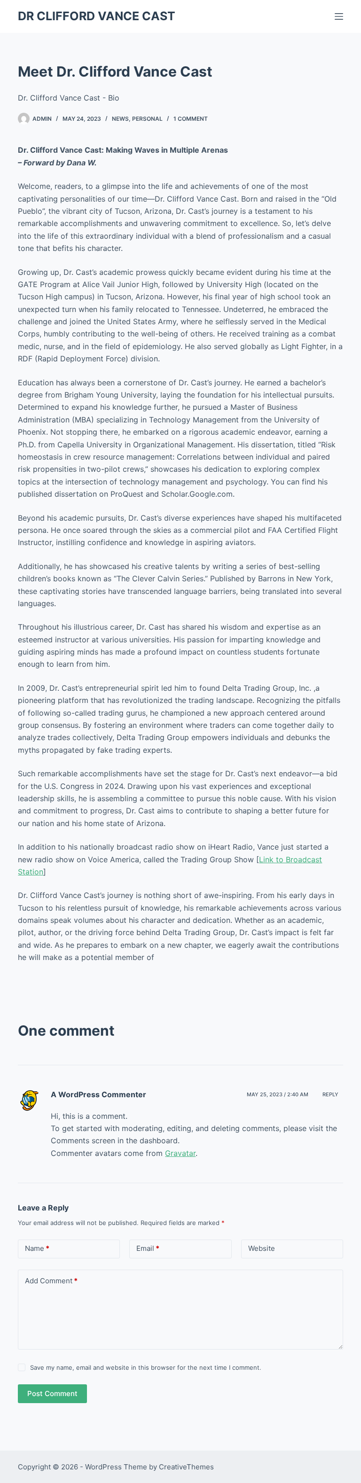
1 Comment (190, 118)
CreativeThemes (186, 1466)
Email (147, 1248)
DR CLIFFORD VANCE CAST (96, 16)
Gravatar (180, 1153)
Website (261, 1248)
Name (37, 1248)
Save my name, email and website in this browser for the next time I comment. (145, 1367)
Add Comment (51, 1280)
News (120, 118)
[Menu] (339, 16)
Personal (147, 118)
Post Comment (52, 1393)
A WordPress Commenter (98, 1094)
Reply (330, 1094)
